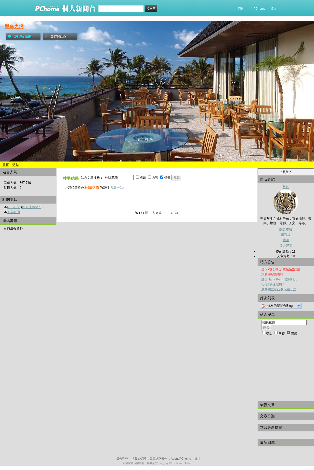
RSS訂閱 (13, 207)
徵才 (197, 458)
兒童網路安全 (158, 458)
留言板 (285, 234)
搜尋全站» (117, 188)
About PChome (181, 458)
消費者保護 (138, 458)
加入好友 (285, 245)
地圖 (286, 240)
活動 (15, 165)
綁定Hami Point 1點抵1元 (279, 279)
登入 (273, 8)
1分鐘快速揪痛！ (273, 284)
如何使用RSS (31, 207)
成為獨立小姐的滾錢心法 (278, 289)
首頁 (5, 165)
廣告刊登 (122, 458)
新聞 (240, 8)
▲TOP (174, 213)
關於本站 (285, 229)
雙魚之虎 (14, 26)
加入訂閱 (13, 212)
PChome (259, 8)
